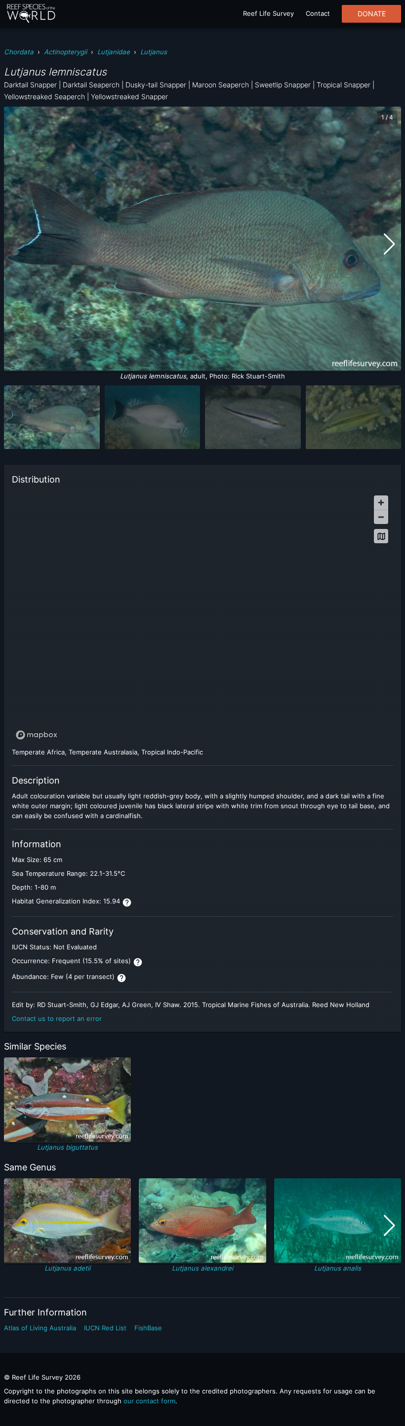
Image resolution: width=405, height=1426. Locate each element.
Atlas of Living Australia (40, 1328)
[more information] (127, 902)
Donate (372, 14)
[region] (202, 616)
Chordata (19, 52)
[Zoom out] (381, 517)
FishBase (148, 1328)
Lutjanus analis (337, 1268)
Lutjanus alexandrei (202, 1268)
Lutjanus (153, 52)
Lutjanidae (113, 52)
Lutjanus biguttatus (67, 1147)
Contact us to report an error (57, 1018)
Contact (318, 13)
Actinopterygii (65, 52)
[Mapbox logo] (36, 735)
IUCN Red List (105, 1328)
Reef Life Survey (268, 13)
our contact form (149, 1401)
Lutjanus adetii (67, 1268)
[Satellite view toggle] (381, 536)
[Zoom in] (381, 502)
